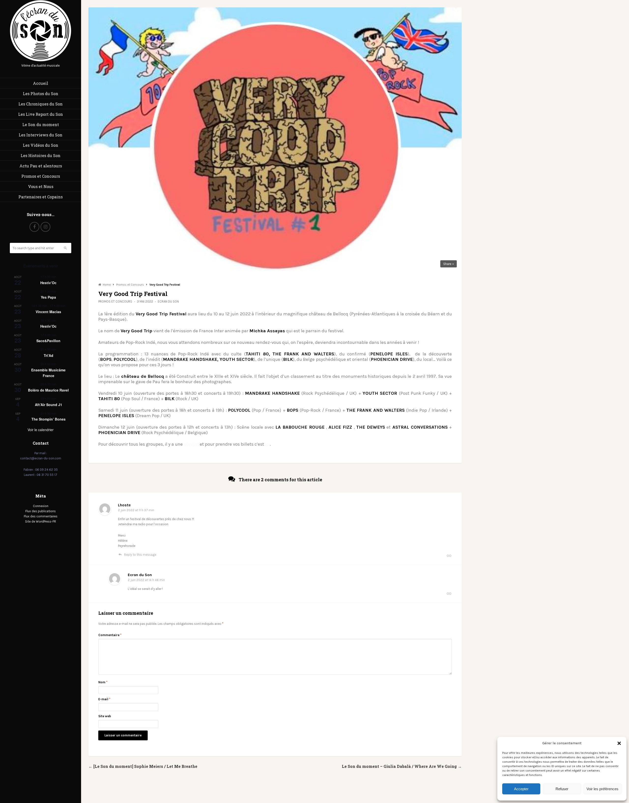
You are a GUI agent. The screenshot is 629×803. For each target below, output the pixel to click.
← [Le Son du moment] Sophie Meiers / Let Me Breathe (142, 766)
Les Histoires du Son (40, 155)
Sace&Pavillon (48, 340)
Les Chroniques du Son (40, 103)
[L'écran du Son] (40, 60)
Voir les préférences (602, 789)
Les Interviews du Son (40, 134)
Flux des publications (40, 511)
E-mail (104, 699)
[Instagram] (45, 227)
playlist (191, 444)
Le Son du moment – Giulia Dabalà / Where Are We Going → (402, 766)
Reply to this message (140, 554)
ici (267, 444)
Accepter (521, 789)
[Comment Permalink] (449, 555)
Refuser (562, 789)
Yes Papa (48, 297)
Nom (102, 682)
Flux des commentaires (40, 516)
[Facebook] (34, 227)
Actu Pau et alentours (40, 165)
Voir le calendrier (41, 429)
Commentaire (109, 635)
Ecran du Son (168, 301)
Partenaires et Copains (40, 196)
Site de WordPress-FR (40, 521)
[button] (619, 743)
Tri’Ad (48, 355)
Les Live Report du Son (40, 114)
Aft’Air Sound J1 (48, 404)
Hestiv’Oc (48, 282)
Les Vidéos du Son (40, 145)
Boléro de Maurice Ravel (48, 390)
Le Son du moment (40, 124)
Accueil (40, 83)
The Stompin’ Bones (48, 419)
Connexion (40, 506)
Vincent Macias (48, 311)
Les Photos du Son (40, 93)
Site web (104, 716)
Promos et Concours (40, 176)
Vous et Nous (40, 186)
